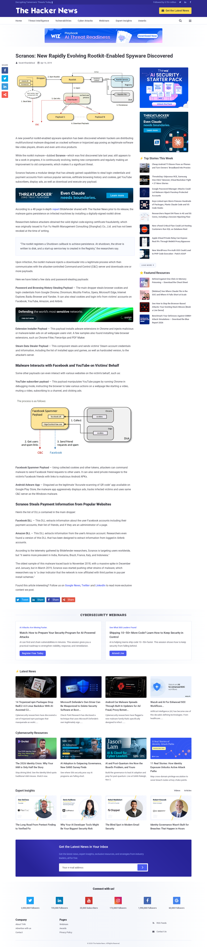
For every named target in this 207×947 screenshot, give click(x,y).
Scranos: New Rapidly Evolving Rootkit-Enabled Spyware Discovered (94, 56)
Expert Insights (124, 20)
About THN (21, 924)
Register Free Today (32, 653)
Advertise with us (23, 928)
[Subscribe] (142, 867)
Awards (142, 20)
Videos (177, 790)
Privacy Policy (66, 932)
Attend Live (118, 653)
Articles (187, 790)
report (56, 209)
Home (19, 20)
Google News (72, 585)
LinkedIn (100, 585)
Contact (19, 932)
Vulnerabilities (63, 20)
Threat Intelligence (38, 20)
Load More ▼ (148, 265)
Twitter (86, 585)
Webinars (104, 20)
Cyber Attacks (85, 20)
